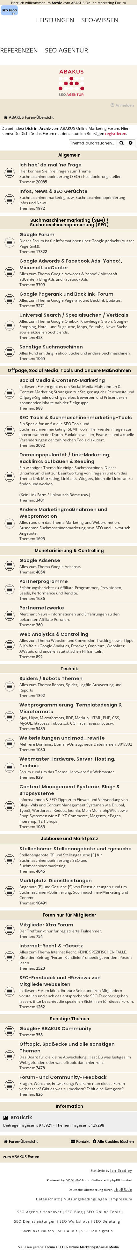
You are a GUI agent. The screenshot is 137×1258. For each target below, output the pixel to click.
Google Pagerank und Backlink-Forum (66, 294)
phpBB (72, 1179)
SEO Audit (67, 1230)
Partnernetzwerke (41, 608)
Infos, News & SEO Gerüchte (53, 191)
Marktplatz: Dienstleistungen (55, 880)
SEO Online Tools (103, 1211)
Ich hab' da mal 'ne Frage (50, 165)
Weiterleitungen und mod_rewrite (62, 738)
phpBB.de (122, 1189)
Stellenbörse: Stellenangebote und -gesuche (75, 849)
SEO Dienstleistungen (35, 1221)
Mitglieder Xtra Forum (46, 925)
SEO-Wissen (100, 20)
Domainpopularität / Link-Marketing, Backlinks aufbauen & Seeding (64, 458)
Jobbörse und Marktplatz (69, 839)
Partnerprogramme (43, 581)
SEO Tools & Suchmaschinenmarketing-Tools (75, 417)
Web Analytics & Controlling (53, 634)
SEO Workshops (75, 1221)
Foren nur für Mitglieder (69, 915)
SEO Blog (74, 1211)
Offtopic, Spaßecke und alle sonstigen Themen (67, 1047)
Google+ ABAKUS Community (55, 1028)
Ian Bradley (121, 1170)
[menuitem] (122, 105)
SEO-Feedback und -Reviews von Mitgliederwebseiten (60, 980)
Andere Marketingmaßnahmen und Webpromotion (63, 512)
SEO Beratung (107, 1221)
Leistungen (55, 20)
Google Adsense (39, 560)
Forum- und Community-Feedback (63, 1077)
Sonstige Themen (69, 1019)
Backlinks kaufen (37, 1230)
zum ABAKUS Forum (21, 1156)
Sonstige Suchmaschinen (51, 347)
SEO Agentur (66, 50)
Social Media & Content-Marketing (62, 380)
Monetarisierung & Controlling (69, 551)
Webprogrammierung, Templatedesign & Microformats (70, 708)
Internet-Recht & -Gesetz (51, 946)
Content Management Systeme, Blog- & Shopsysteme (69, 790)
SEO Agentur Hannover (39, 1211)
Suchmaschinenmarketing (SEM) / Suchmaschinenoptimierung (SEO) (69, 222)
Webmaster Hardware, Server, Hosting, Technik (67, 762)
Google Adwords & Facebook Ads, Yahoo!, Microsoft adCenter (70, 264)
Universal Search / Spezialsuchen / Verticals (73, 315)
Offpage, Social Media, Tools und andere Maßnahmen (69, 371)
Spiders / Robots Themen (51, 678)
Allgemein (69, 155)
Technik (69, 669)
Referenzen (19, 50)
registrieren (115, 133)
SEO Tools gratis (97, 1230)
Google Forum (36, 234)
